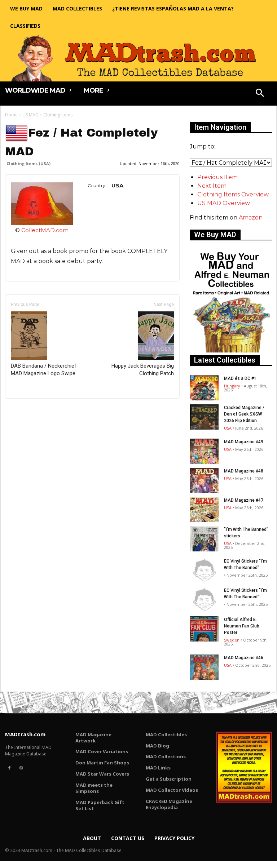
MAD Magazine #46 (243, 657)
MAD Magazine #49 (243, 441)
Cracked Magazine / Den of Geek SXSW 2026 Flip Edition (244, 414)
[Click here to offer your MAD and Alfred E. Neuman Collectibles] (231, 350)
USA (228, 428)
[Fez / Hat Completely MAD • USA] (42, 203)
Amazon (251, 217)
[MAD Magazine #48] (204, 480)
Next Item (212, 185)
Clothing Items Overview (233, 194)
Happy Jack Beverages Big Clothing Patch (142, 370)
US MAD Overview (223, 203)
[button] (260, 93)
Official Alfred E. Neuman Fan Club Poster (241, 626)
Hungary (232, 386)
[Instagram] (21, 768)
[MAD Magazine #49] (204, 451)
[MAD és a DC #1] (204, 387)
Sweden (231, 640)
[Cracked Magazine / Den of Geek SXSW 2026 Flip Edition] (204, 417)
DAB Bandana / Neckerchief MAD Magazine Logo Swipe (43, 370)
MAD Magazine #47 (243, 500)
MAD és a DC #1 (240, 378)
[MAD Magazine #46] (204, 667)
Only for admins (30, 410)
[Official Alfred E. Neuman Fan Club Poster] (204, 629)
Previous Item (217, 177)
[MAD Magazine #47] (204, 509)
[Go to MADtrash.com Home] (138, 58)
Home (11, 115)
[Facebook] (9, 768)
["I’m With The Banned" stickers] (204, 538)
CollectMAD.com (45, 230)
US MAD (30, 115)
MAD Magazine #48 (243, 471)
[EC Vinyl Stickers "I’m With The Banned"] (204, 570)
